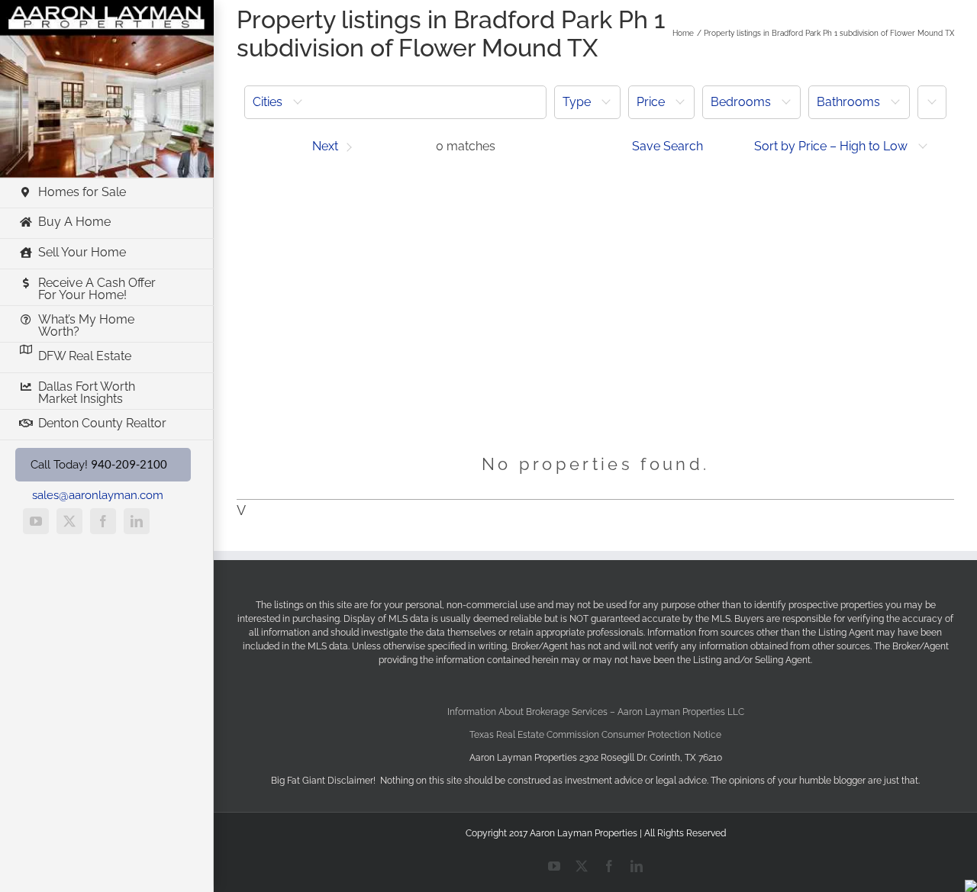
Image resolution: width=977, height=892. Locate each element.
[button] (395, 102)
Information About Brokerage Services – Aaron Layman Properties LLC (595, 712)
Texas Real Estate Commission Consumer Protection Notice (595, 734)
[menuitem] (395, 102)
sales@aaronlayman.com (97, 495)
